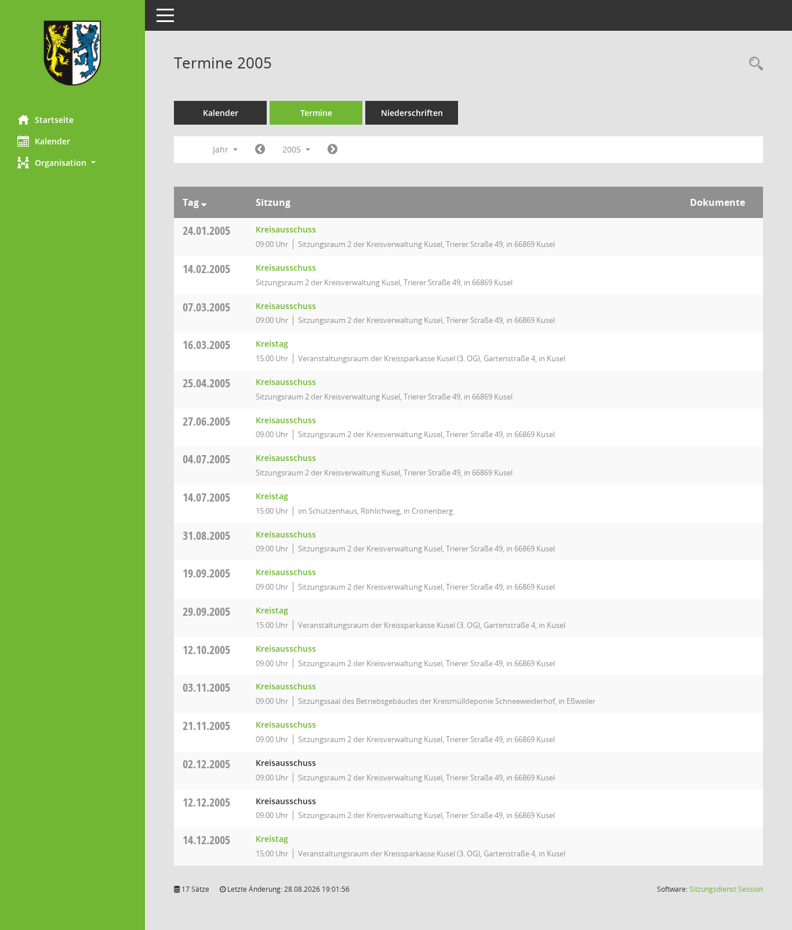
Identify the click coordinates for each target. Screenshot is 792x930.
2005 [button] (292, 149)
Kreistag (272, 343)
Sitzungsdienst (726, 889)
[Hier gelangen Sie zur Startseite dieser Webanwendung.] (72, 53)
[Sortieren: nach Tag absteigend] (203, 202)
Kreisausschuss (286, 229)
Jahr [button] (222, 149)
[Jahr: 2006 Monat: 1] (332, 149)
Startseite (54, 119)
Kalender (52, 141)
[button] (72, 162)
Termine (316, 112)
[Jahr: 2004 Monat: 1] (260, 149)
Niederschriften (412, 112)
